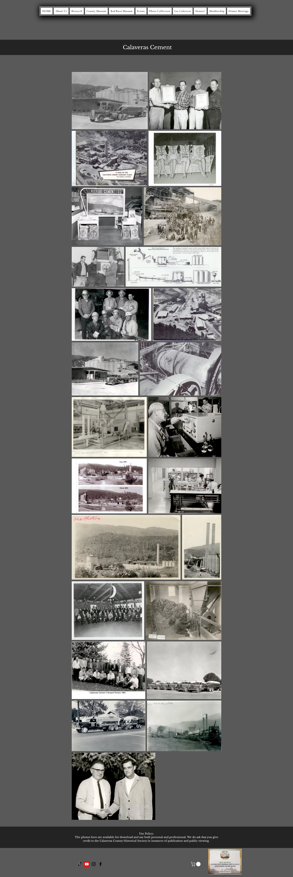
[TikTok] (80, 864)
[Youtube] (86, 864)
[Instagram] (93, 864)
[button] (196, 864)
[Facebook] (100, 864)
